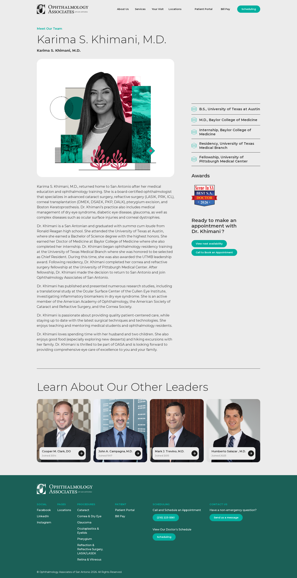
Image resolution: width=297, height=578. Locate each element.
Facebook (44, 510)
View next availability (209, 243)
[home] (73, 9)
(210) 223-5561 (166, 517)
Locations (175, 9)
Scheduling (248, 9)
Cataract (83, 510)
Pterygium (84, 539)
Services (140, 9)
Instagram (44, 522)
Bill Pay (225, 9)
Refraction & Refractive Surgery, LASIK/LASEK (90, 549)
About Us (123, 9)
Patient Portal (203, 9)
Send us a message (226, 517)
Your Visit (158, 9)
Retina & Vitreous (89, 559)
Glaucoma (84, 522)
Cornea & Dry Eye (89, 516)
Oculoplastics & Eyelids (88, 530)
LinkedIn (43, 516)
